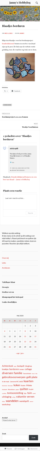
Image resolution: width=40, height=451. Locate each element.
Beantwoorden (18, 170)
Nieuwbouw (11, 389)
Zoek (4, 434)
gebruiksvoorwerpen (14, 377)
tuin (29, 392)
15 (25, 336)
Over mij (5, 258)
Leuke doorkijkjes (9, 302)
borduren (7, 105)
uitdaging (6, 396)
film (36, 373)
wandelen (12, 401)
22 (25, 342)
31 (35, 347)
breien (22, 369)
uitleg (13, 397)
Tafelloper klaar (8, 282)
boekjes (5, 369)
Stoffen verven (8, 292)
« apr (18, 353)
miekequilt (14, 148)
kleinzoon (10, 385)
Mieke (29, 385)
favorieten (27, 373)
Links (4, 263)
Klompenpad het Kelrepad (12, 297)
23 (30, 342)
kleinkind (4, 385)
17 (35, 336)
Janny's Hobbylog (20, 2)
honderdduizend (8, 43)
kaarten (28, 381)
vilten (3, 401)
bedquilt (21, 366)
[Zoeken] (35, 2)
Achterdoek (7, 366)
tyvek (34, 393)
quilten (24, 389)
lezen (23, 385)
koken (17, 385)
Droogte (5, 287)
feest (33, 373)
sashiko (4, 393)
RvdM (31, 389)
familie (18, 373)
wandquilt (24, 401)
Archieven (6, 268)
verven (30, 396)
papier (17, 389)
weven (31, 401)
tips (25, 393)
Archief (5, 418)
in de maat (5, 381)
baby (15, 366)
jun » (22, 353)
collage (28, 369)
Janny (21, 33)
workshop (6, 404)
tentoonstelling (15, 392)
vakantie (21, 396)
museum (4, 389)
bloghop (28, 366)
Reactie (30, 213)
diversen (7, 373)
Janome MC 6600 (16, 381)
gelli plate (31, 377)
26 (10, 347)
